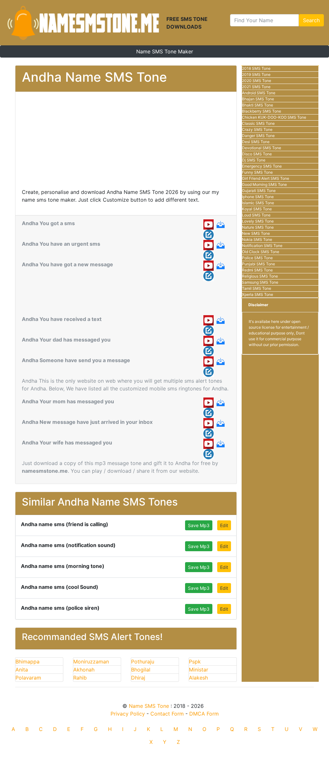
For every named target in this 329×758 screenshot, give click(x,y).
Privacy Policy (128, 713)
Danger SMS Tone (258, 135)
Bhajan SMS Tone (258, 98)
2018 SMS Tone (256, 68)
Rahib (80, 677)
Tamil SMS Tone (256, 288)
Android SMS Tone (258, 92)
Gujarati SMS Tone (259, 190)
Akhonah (83, 669)
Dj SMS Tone (253, 160)
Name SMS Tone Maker (164, 51)
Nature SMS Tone (258, 227)
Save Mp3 (198, 525)
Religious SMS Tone (260, 276)
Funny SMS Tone (257, 172)
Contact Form (167, 713)
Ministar (198, 669)
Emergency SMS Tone (262, 166)
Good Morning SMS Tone (264, 184)
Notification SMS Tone (262, 245)
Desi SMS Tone (256, 141)
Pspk (195, 661)
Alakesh (198, 677)
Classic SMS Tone (258, 123)
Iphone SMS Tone (258, 196)
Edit (224, 525)
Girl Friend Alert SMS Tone (265, 178)
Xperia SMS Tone (257, 294)
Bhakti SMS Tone (257, 105)
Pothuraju (142, 661)
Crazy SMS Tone (257, 129)
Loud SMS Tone (256, 215)
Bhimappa (27, 661)
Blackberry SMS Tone (261, 111)
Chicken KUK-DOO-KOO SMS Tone (274, 117)
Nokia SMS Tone (257, 239)
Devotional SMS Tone (261, 147)
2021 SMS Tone (256, 86)
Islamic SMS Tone (258, 202)
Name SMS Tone (149, 706)
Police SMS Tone (257, 257)
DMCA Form (204, 713)
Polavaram (28, 677)
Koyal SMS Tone (257, 208)
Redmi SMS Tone (257, 270)
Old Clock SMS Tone (260, 251)
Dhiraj (138, 677)
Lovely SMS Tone (258, 221)
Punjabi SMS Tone (258, 263)
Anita (21, 669)
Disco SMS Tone (257, 153)
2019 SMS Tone (256, 74)
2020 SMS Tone (256, 80)
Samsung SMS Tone (260, 282)
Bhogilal (140, 669)
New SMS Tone (256, 233)
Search (311, 20)
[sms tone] (83, 23)
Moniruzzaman (91, 661)
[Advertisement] (126, 143)
